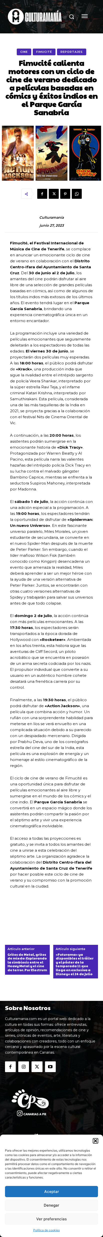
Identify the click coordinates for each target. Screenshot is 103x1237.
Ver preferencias (51, 1219)
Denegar (51, 1205)
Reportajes (71, 52)
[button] (95, 1140)
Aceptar (51, 1191)
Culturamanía (51, 217)
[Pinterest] (65, 194)
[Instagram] (23, 1066)
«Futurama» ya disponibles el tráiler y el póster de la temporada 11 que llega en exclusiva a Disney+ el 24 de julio (75, 964)
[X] (54, 194)
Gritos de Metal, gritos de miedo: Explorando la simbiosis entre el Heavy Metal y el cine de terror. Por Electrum (27, 962)
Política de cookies (46, 1230)
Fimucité (44, 52)
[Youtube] (50, 1066)
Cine (24, 52)
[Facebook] (42, 194)
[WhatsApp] (77, 194)
